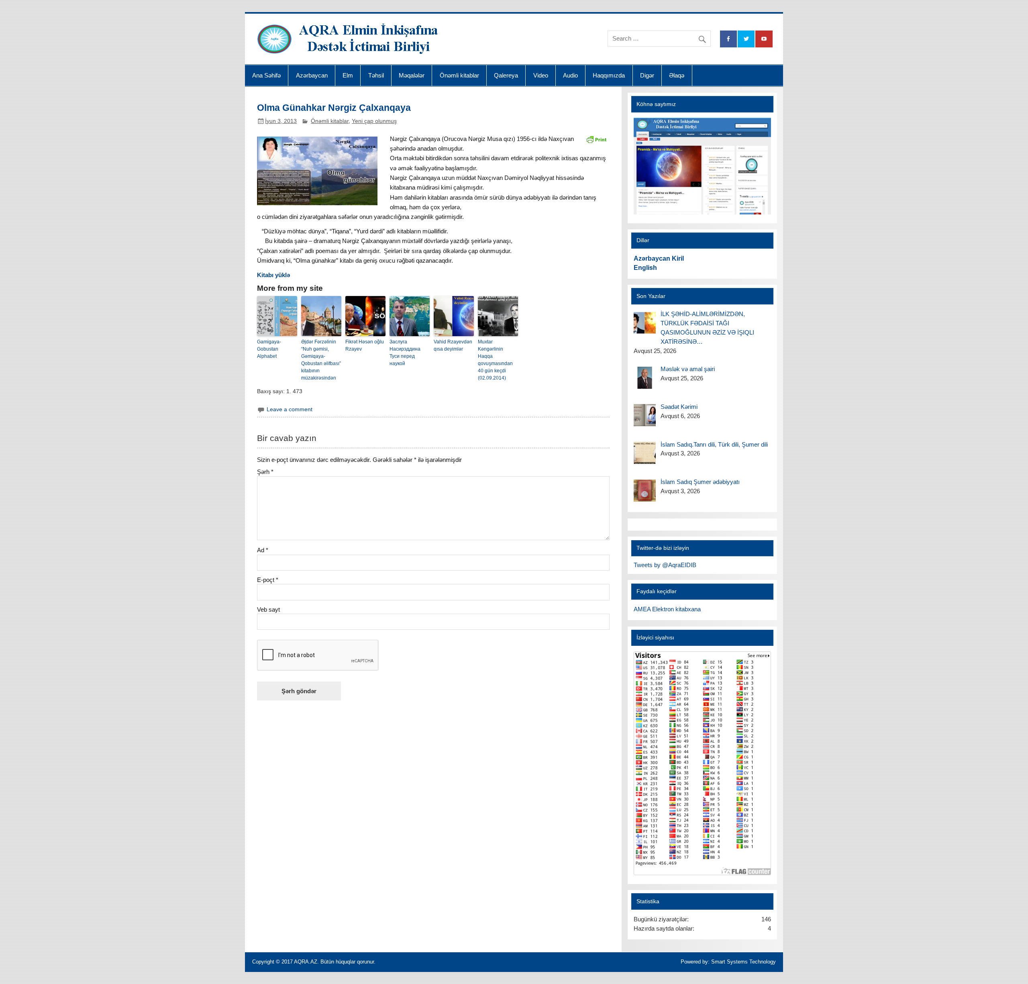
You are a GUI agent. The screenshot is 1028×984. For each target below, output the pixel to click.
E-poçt (267, 580)
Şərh (265, 472)
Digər (647, 75)
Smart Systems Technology (743, 962)
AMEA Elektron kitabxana (667, 609)
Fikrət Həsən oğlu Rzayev (364, 345)
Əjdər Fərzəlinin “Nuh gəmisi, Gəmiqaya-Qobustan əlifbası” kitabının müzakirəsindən (321, 360)
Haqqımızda (609, 75)
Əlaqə (676, 75)
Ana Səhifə (266, 75)
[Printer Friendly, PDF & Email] (596, 139)
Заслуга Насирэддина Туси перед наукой (405, 352)
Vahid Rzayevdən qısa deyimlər (453, 345)
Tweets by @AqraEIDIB (665, 564)
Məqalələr (411, 75)
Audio (570, 75)
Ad (262, 550)
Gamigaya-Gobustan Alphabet (269, 349)
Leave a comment (289, 409)
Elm (348, 75)
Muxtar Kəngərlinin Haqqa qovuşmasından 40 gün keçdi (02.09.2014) (495, 360)
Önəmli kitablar (459, 75)
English (645, 267)
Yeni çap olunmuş (374, 121)
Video (540, 75)
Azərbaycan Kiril (659, 258)
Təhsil (376, 75)
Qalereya (506, 75)
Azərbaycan (312, 75)
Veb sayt (268, 609)
